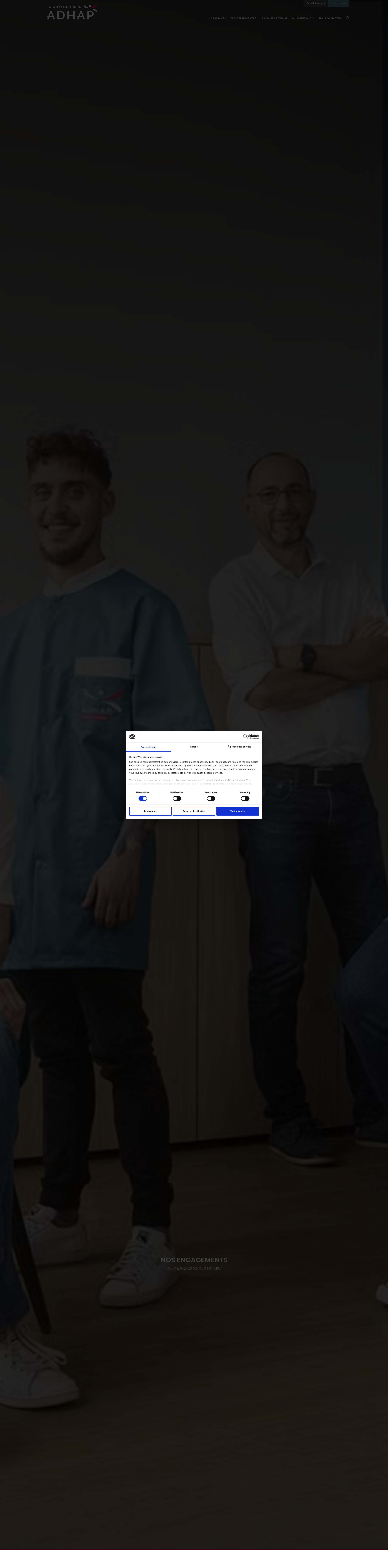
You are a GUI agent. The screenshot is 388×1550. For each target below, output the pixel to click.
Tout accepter (237, 811)
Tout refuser (150, 811)
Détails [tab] (194, 746)
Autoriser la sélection (193, 811)
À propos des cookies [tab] (239, 746)
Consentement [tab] (148, 747)
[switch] (177, 798)
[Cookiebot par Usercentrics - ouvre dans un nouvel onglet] (245, 736)
